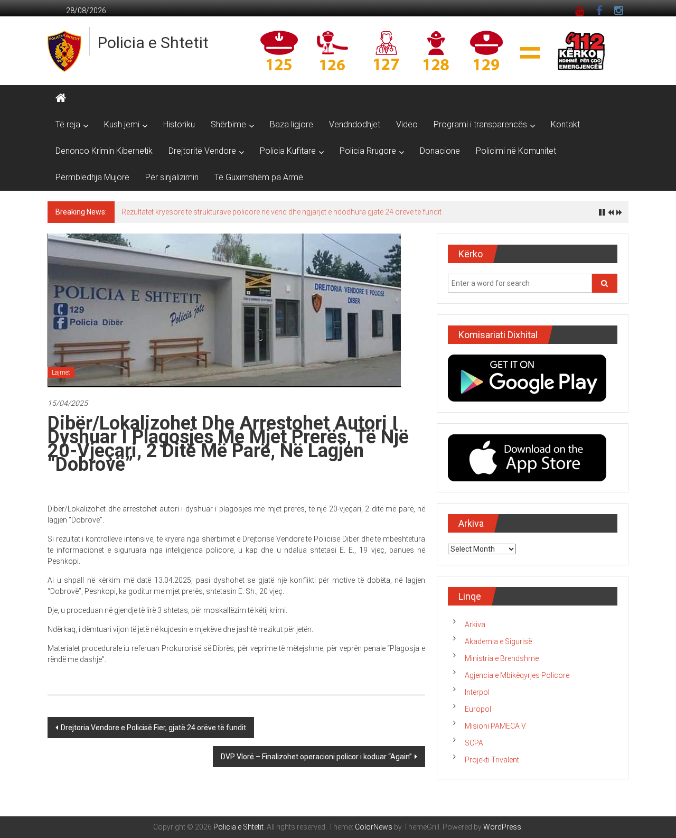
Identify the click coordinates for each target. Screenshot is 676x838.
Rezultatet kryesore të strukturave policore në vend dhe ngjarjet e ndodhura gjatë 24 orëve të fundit (281, 212)
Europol (478, 709)
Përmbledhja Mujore (92, 177)
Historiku (179, 124)
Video (407, 124)
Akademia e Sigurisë (498, 641)
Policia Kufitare (288, 151)
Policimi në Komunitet (516, 151)
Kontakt (565, 124)
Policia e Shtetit (153, 42)
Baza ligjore (291, 124)
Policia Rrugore (368, 151)
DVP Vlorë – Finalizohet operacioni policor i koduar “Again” (316, 756)
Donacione (440, 151)
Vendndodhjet (354, 124)
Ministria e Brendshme (502, 658)
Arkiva (475, 624)
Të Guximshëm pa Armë (258, 177)
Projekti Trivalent (492, 760)
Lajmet (61, 372)
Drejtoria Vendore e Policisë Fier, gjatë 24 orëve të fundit (153, 727)
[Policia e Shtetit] (61, 98)
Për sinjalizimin (172, 177)
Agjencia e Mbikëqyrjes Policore (517, 675)
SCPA (474, 743)
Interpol (477, 692)
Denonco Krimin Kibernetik (104, 151)
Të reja (67, 124)
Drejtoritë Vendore (202, 151)
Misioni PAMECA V (495, 726)
